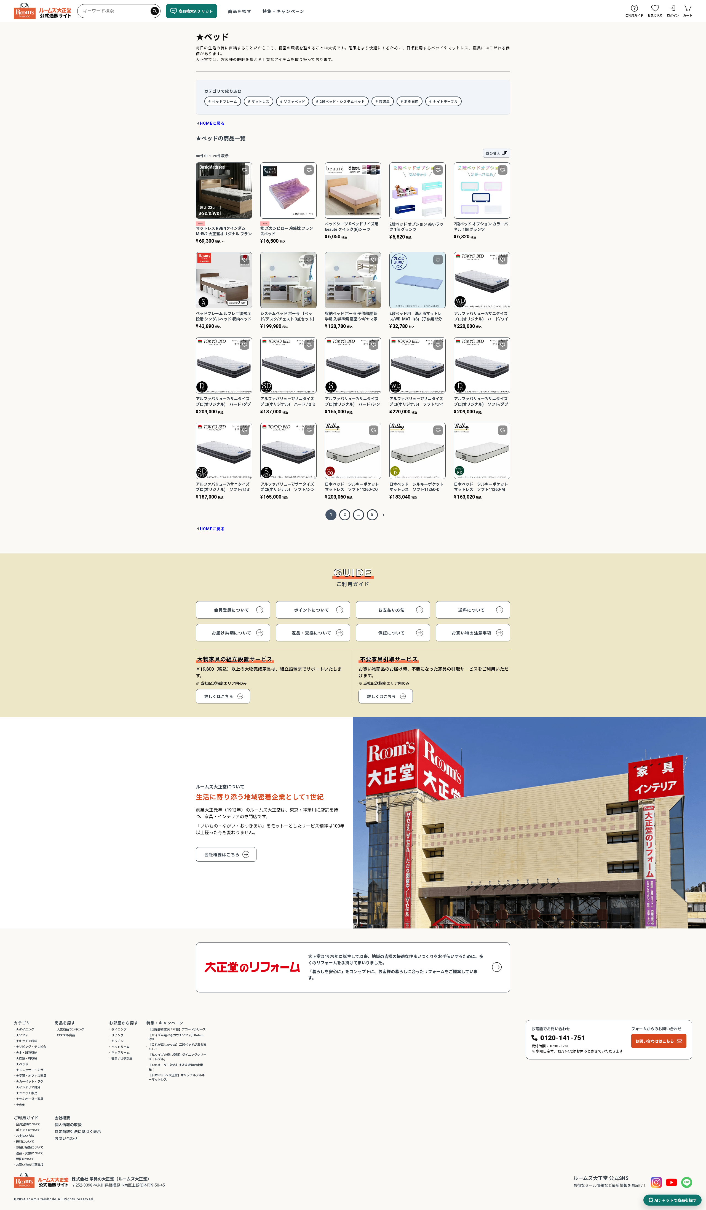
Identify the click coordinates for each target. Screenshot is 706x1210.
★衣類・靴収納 (26, 1058)
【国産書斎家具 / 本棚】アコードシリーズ (177, 1029)
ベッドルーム (120, 1047)
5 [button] (372, 514)
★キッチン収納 (26, 1041)
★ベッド (22, 1064)
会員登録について (231, 610)
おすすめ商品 (66, 1035)
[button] (383, 514)
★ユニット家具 (26, 1093)
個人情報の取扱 (68, 1125)
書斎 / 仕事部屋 (121, 1058)
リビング (117, 1035)
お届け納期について (232, 633)
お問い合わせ (66, 1138)
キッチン (117, 1041)
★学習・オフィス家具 (31, 1076)
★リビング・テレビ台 (31, 1047)
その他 (20, 1105)
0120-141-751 (562, 1038)
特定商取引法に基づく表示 (78, 1131)
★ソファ (22, 1035)
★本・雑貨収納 (26, 1052)
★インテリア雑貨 (28, 1087)
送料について (471, 610)
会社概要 (62, 1118)
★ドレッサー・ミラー (31, 1070)
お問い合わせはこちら (654, 1041)
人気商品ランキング (70, 1029)
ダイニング (119, 1029)
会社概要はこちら (222, 854)
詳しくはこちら (218, 696)
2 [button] (345, 514)
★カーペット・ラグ (29, 1081)
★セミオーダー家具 (29, 1099)
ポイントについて (311, 610)
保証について (391, 633)
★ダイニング (25, 1029)
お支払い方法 (391, 610)
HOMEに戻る (212, 123)
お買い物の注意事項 (471, 633)
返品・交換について (311, 633)
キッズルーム (120, 1052)
